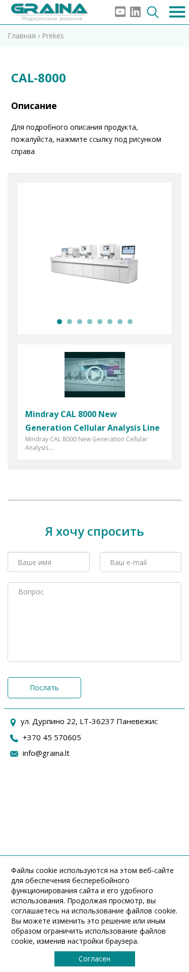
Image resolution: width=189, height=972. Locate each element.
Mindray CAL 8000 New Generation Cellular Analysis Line (92, 420)
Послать (44, 687)
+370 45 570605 (52, 737)
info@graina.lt (46, 753)
